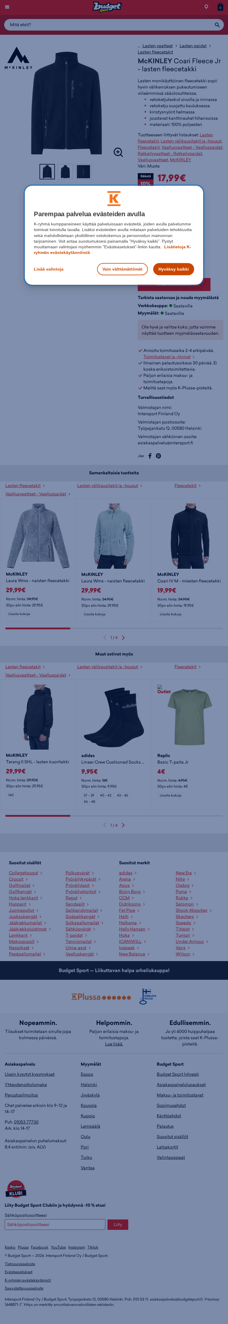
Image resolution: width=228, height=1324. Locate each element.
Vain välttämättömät (122, 268)
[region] (114, 235)
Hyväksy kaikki (174, 268)
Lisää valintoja (49, 268)
